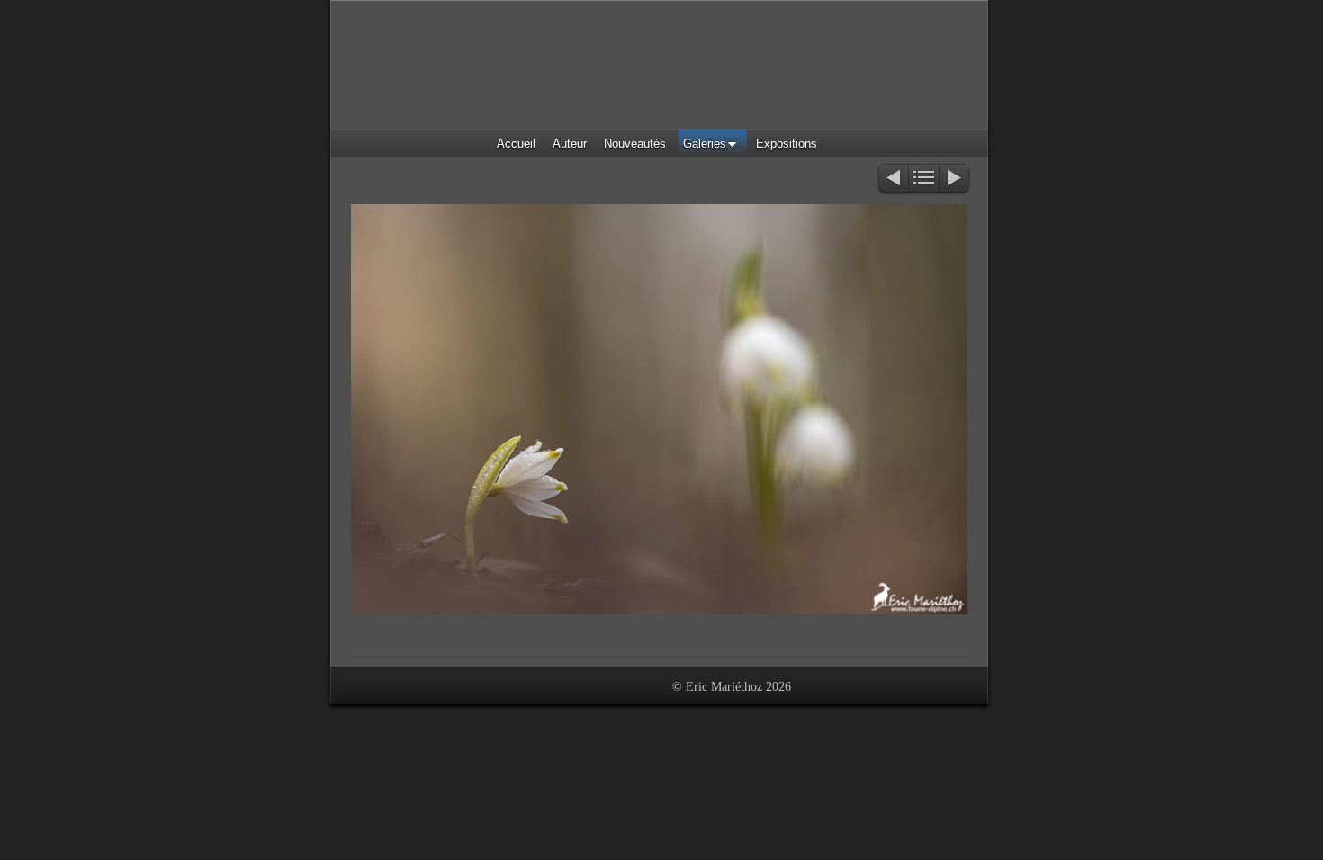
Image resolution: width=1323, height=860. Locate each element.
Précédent (892, 179)
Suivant (955, 179)
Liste (924, 179)
